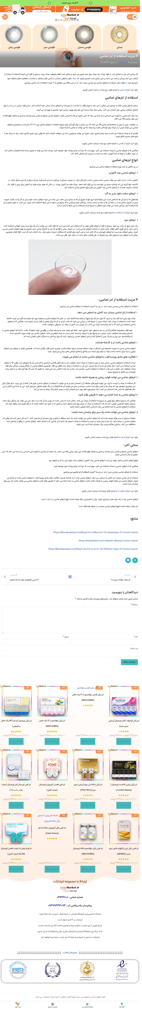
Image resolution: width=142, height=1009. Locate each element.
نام (136, 636)
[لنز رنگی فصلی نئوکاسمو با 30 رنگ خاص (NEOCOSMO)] (88, 688)
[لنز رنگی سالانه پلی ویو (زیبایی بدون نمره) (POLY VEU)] (88, 765)
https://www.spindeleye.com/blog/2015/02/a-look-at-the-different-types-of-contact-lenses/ (93, 549)
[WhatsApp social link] (135, 560)
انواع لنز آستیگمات (122, 212)
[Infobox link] (119, 37)
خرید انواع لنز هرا (127, 437)
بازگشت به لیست (70, 577)
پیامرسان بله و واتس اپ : (70, 906)
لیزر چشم (12, 105)
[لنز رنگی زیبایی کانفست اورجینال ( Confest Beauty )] (124, 765)
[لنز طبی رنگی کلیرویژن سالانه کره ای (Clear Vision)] (52, 818)
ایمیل (66, 636)
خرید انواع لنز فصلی (126, 143)
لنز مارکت (49, 499)
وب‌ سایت (134, 648)
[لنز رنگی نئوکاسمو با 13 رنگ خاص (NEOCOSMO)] (52, 701)
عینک (74, 78)
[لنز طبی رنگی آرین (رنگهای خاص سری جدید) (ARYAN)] (124, 828)
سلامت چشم (127, 180)
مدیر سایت (123, 62)
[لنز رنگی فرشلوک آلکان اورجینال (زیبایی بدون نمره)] (124, 701)
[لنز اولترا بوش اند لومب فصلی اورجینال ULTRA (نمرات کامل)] (16, 829)
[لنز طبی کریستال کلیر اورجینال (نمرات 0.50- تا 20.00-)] (16, 765)
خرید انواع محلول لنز (125, 491)
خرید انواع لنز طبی (127, 89)
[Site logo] (70, 16)
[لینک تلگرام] (128, 560)
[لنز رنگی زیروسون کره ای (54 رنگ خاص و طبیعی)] (16, 701)
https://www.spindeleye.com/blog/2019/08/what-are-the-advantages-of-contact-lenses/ (95, 532)
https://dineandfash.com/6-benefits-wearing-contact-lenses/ (108, 540)
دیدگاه (134, 604)
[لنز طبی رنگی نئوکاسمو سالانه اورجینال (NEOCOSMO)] (88, 829)
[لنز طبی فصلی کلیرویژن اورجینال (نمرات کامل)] (52, 765)
